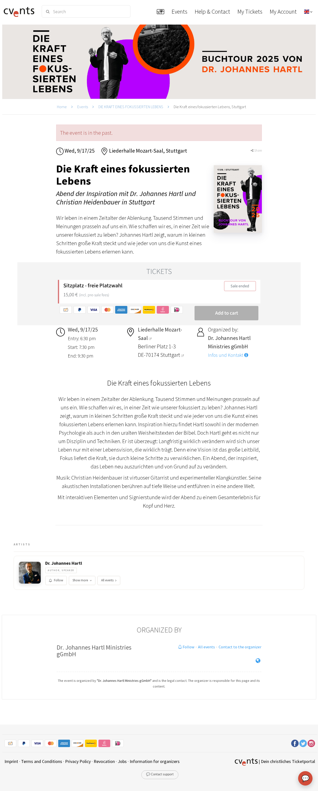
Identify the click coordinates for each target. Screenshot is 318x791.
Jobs (122, 761)
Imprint (11, 761)
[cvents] (20, 11)
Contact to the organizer (240, 646)
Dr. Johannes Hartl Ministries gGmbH (94, 650)
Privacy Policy (78, 761)
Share (257, 150)
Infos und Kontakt (226, 355)
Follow (58, 580)
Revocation (104, 761)
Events (82, 106)
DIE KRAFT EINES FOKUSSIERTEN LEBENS (130, 106)
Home (62, 106)
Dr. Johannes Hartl (63, 563)
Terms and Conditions (41, 761)
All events (107, 580)
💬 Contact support (160, 774)
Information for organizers (155, 761)
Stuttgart (170, 354)
